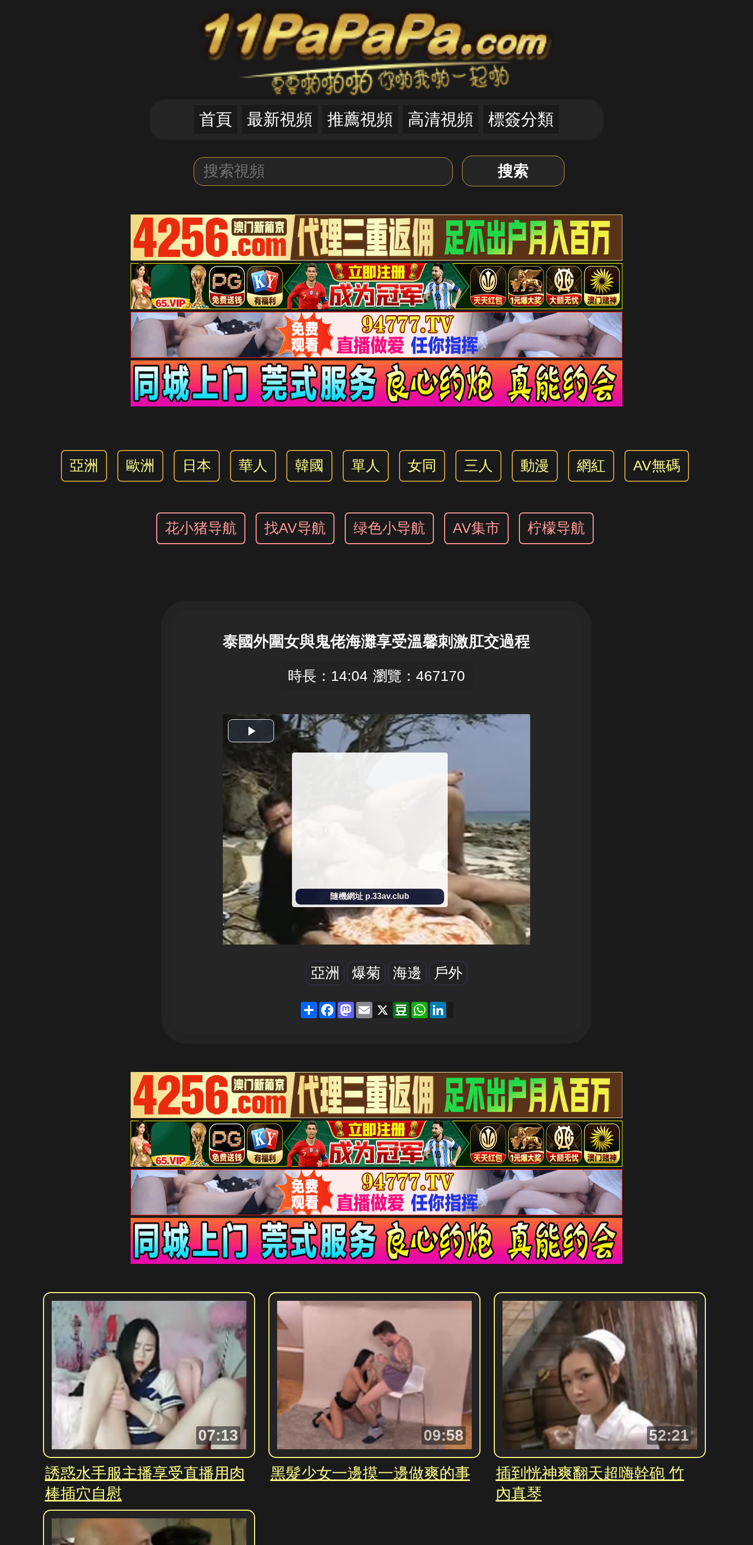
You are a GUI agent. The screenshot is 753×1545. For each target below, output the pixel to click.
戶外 (448, 973)
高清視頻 (440, 119)
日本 (196, 466)
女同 (422, 466)
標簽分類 (521, 119)
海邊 (407, 973)
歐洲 (140, 466)
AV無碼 (656, 466)
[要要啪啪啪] (377, 49)
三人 (478, 466)
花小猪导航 (201, 528)
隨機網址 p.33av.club (369, 896)
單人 (365, 466)
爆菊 (366, 973)
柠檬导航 (556, 528)
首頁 (215, 119)
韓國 (309, 466)
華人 (253, 466)
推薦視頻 (360, 119)
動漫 (534, 466)
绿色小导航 (389, 528)
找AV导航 (295, 528)
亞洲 (84, 466)
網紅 (591, 466)
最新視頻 (279, 119)
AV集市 (476, 528)
